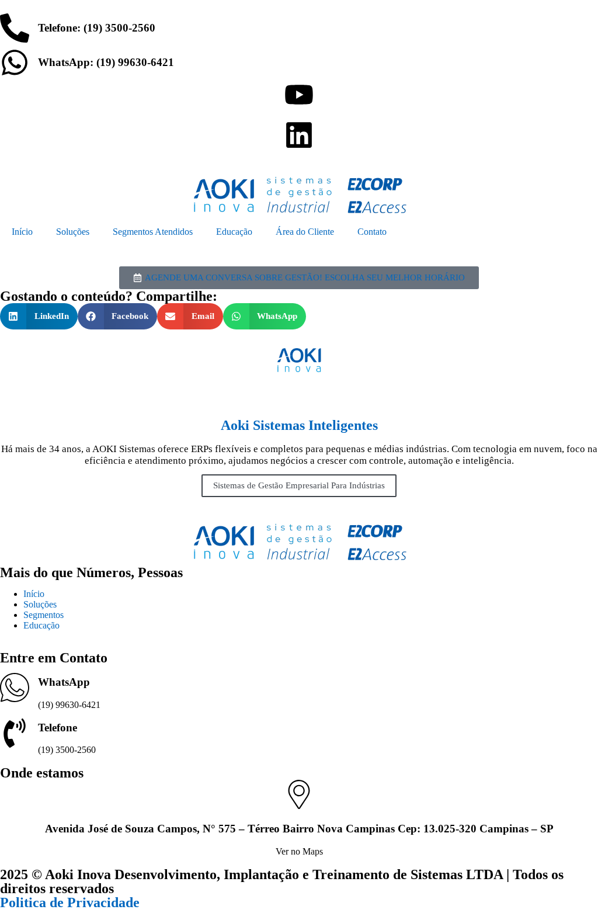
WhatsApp (64, 682)
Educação (234, 232)
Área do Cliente (305, 232)
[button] (39, 316)
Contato (372, 232)
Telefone (57, 727)
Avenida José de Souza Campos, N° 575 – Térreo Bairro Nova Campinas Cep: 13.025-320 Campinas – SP (299, 828)
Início (22, 232)
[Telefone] (14, 733)
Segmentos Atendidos (153, 232)
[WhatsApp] (14, 687)
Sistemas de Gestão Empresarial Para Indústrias (299, 485)
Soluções (72, 232)
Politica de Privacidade (70, 902)
